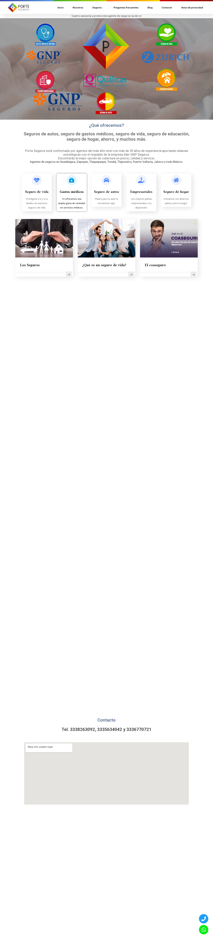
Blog (150, 7)
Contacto (167, 7)
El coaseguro (155, 265)
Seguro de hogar (176, 192)
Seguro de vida (36, 192)
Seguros (97, 7)
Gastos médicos (72, 192)
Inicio (61, 7)
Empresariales (141, 192)
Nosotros (78, 7)
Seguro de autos (106, 192)
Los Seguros (30, 265)
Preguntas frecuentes (126, 7)
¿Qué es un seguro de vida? (104, 265)
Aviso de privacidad (192, 7)
